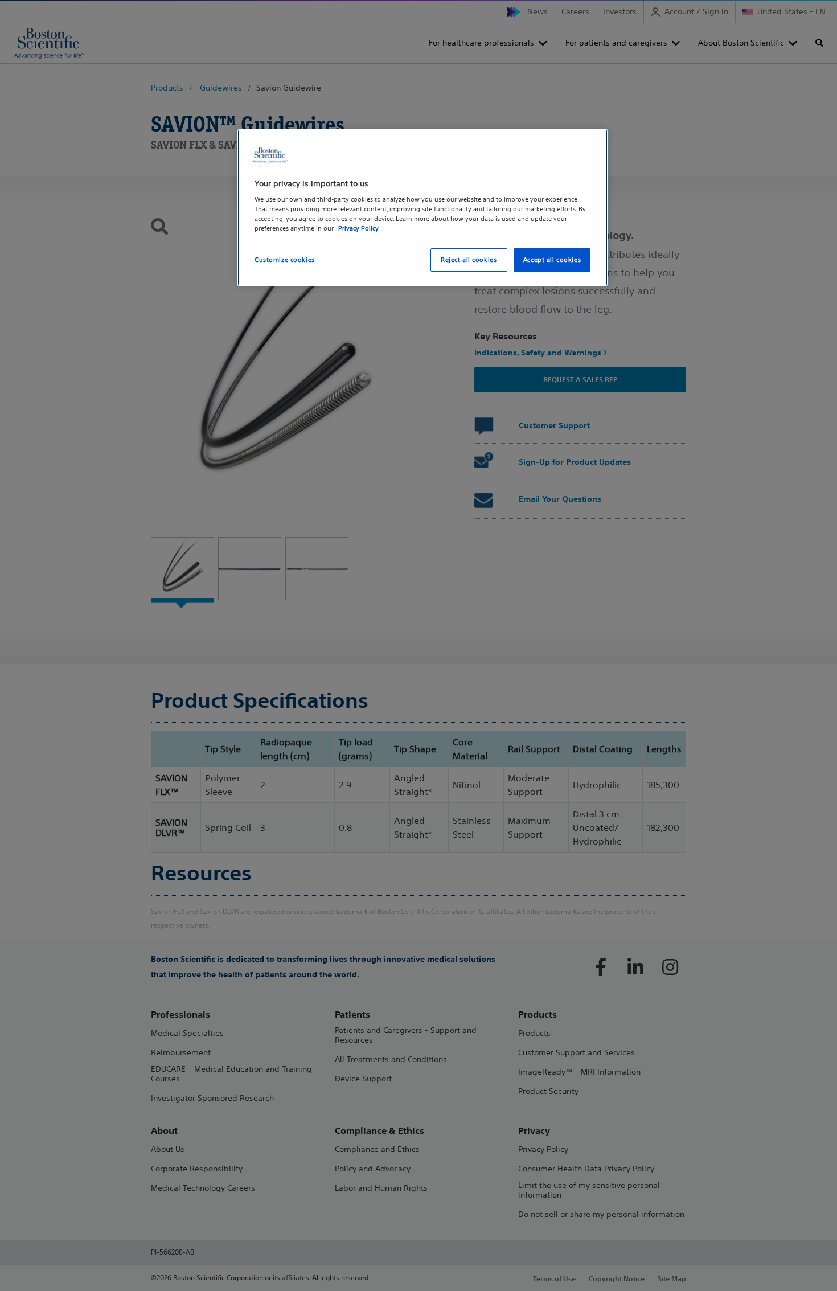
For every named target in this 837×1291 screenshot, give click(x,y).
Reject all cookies (469, 259)
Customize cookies (285, 259)
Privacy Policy (358, 228)
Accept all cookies (552, 259)
